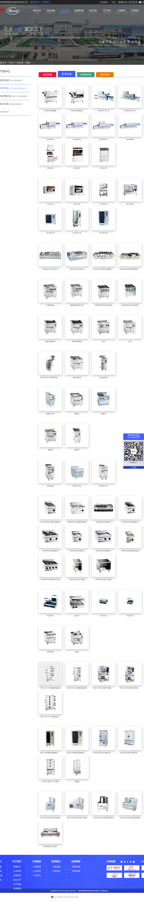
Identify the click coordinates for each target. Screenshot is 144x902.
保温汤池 (50, 486)
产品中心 (11, 63)
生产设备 (17, 884)
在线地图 (56, 867)
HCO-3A (77, 204)
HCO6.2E (130, 204)
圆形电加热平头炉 (77, 305)
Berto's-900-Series (77, 269)
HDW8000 (130, 139)
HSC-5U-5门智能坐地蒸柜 (77, 688)
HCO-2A (50, 204)
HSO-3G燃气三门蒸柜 (50, 782)
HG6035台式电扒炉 (76, 551)
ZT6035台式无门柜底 (77, 580)
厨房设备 (65, 11)
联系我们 (135, 11)
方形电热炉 (50, 305)
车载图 (76, 782)
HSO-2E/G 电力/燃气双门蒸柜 (131, 753)
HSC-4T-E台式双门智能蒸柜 (103, 688)
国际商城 (76, 871)
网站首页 (37, 11)
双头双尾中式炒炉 (50, 846)
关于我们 (107, 11)
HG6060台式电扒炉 (103, 551)
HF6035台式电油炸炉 (130, 522)
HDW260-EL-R (103, 111)
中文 (113, 2)
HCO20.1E (77, 233)
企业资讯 (37, 871)
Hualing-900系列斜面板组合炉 (131, 269)
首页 (4, 63)
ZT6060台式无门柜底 (103, 580)
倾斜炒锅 (50, 652)
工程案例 (121, 11)
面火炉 (76, 616)
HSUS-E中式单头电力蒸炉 (50, 818)
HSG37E (130, 616)
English (104, 2)
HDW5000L (103, 139)
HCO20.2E (103, 233)
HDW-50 (77, 168)
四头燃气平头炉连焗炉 (103, 305)
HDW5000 (77, 139)
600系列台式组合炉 (103, 522)
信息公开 (17, 880)
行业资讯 (37, 875)
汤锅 (77, 652)
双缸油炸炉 (77, 378)
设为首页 (133, 2)
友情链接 (17, 888)
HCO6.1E (103, 204)
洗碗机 (27, 63)
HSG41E (103, 616)
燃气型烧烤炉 (77, 341)
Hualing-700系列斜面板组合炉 (104, 269)
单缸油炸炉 (103, 378)
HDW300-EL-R (130, 111)
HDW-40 (103, 168)
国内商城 (76, 867)
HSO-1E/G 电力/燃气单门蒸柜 (104, 753)
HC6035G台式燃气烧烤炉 (50, 522)
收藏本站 (122, 2)
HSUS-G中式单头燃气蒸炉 (104, 818)
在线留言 (56, 871)
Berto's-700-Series (50, 269)
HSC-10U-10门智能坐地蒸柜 (51, 717)
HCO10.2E (50, 233)
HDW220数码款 (77, 111)
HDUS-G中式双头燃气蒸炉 (130, 818)
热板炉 (76, 414)
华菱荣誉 (17, 875)
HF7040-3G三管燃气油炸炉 (50, 378)
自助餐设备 (79, 11)
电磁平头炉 (50, 414)
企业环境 (17, 871)
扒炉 (103, 341)
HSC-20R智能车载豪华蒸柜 (50, 753)
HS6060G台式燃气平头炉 (50, 580)
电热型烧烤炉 (50, 341)
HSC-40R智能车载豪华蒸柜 (77, 753)
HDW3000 (50, 139)
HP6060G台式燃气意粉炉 (77, 522)
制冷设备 (93, 11)
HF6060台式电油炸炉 (50, 551)
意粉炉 (50, 450)
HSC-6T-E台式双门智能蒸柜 (130, 688)
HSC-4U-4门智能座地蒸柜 (50, 688)
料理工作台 (77, 486)
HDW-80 (50, 168)
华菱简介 (17, 867)
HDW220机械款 (50, 111)
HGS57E (50, 616)
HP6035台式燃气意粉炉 (130, 551)
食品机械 (51, 11)
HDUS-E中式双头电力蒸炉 (77, 818)
